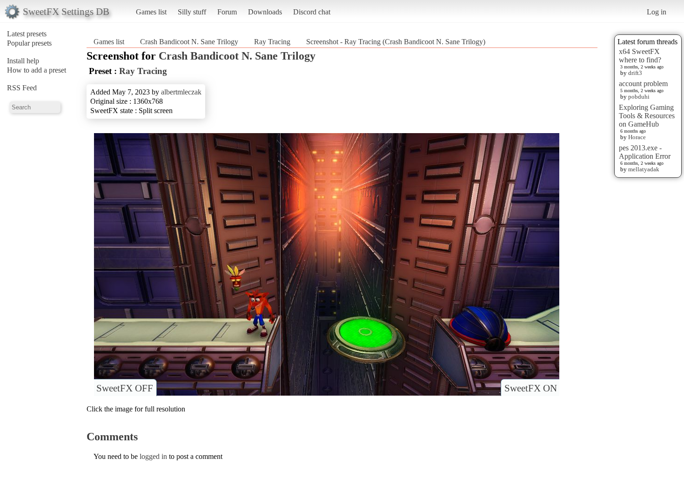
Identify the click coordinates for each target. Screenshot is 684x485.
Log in (656, 12)
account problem (643, 84)
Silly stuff (192, 12)
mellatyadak (643, 169)
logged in (153, 456)
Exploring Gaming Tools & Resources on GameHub (647, 115)
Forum (227, 12)
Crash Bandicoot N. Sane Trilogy (189, 42)
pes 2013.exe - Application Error (645, 152)
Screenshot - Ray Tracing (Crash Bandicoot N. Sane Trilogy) (395, 42)
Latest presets (27, 34)
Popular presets (29, 43)
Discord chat (311, 12)
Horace (637, 137)
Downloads (265, 12)
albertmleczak (181, 92)
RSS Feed (22, 88)
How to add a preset (36, 70)
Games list (151, 12)
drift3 (635, 72)
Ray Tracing (272, 42)
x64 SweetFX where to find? (640, 55)
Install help (23, 61)
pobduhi (639, 96)
